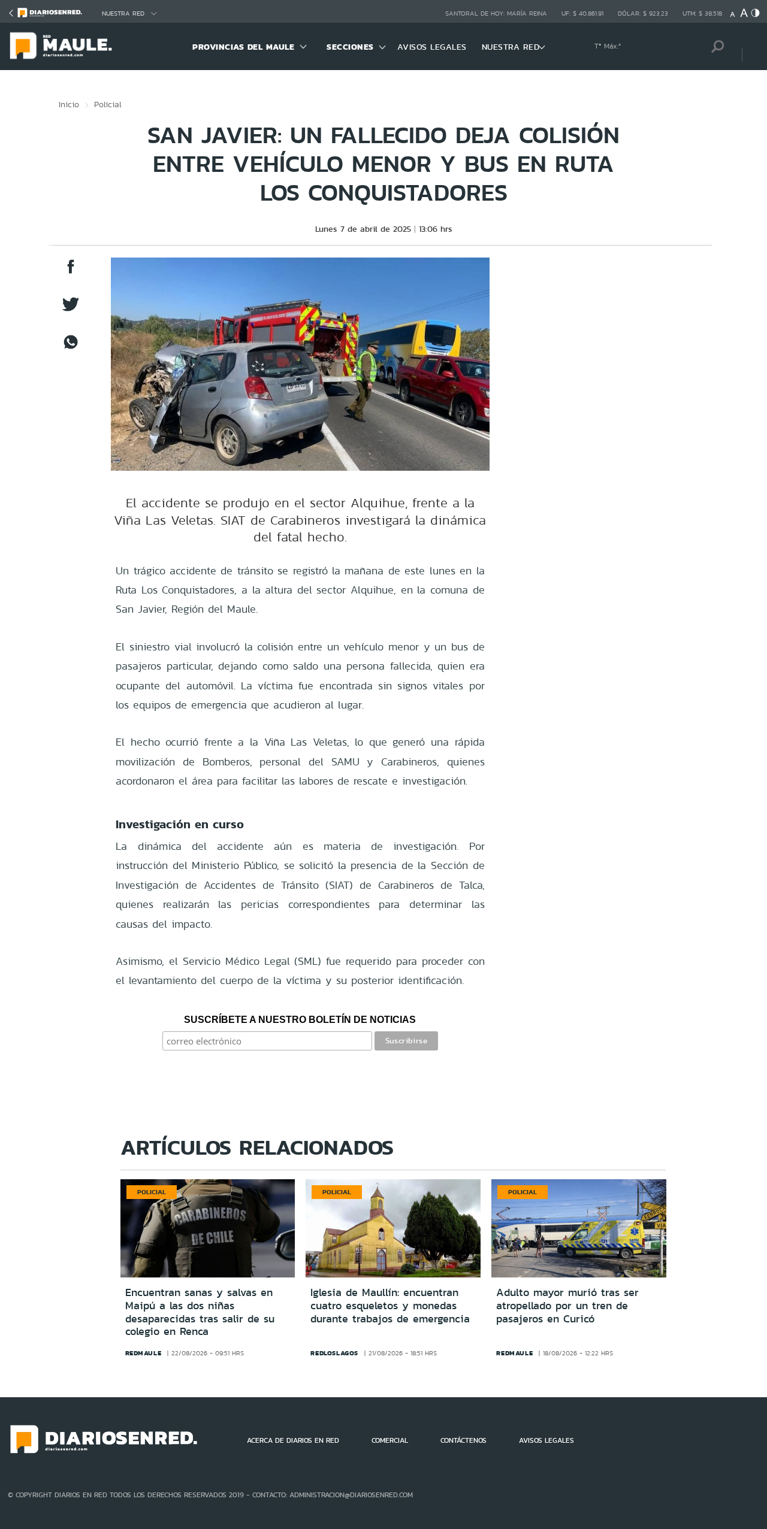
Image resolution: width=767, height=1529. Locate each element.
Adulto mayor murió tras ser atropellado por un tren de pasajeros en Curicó (567, 1305)
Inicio (69, 104)
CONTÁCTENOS (463, 1440)
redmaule (143, 1353)
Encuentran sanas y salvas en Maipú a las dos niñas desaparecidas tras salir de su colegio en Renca (199, 1312)
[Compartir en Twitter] (71, 310)
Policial (108, 104)
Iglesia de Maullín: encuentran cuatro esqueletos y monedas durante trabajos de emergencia (390, 1305)
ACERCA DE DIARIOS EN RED (293, 1440)
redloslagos (334, 1353)
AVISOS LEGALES (432, 47)
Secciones (350, 46)
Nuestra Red (123, 13)
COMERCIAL (390, 1440)
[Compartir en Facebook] (71, 272)
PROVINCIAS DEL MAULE (243, 46)
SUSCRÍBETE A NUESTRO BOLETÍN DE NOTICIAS (300, 1020)
